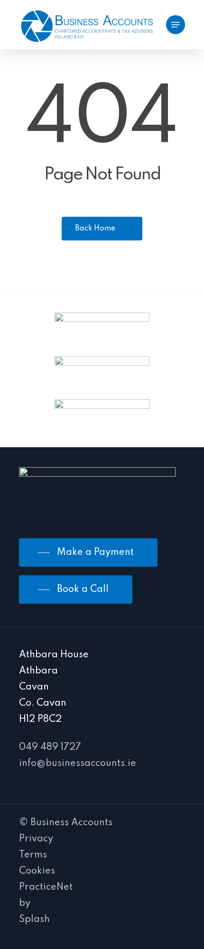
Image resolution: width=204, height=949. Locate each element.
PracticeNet (46, 887)
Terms (33, 855)
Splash (34, 919)
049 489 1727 (50, 747)
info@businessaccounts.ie (77, 763)
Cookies (37, 871)
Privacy (36, 839)
